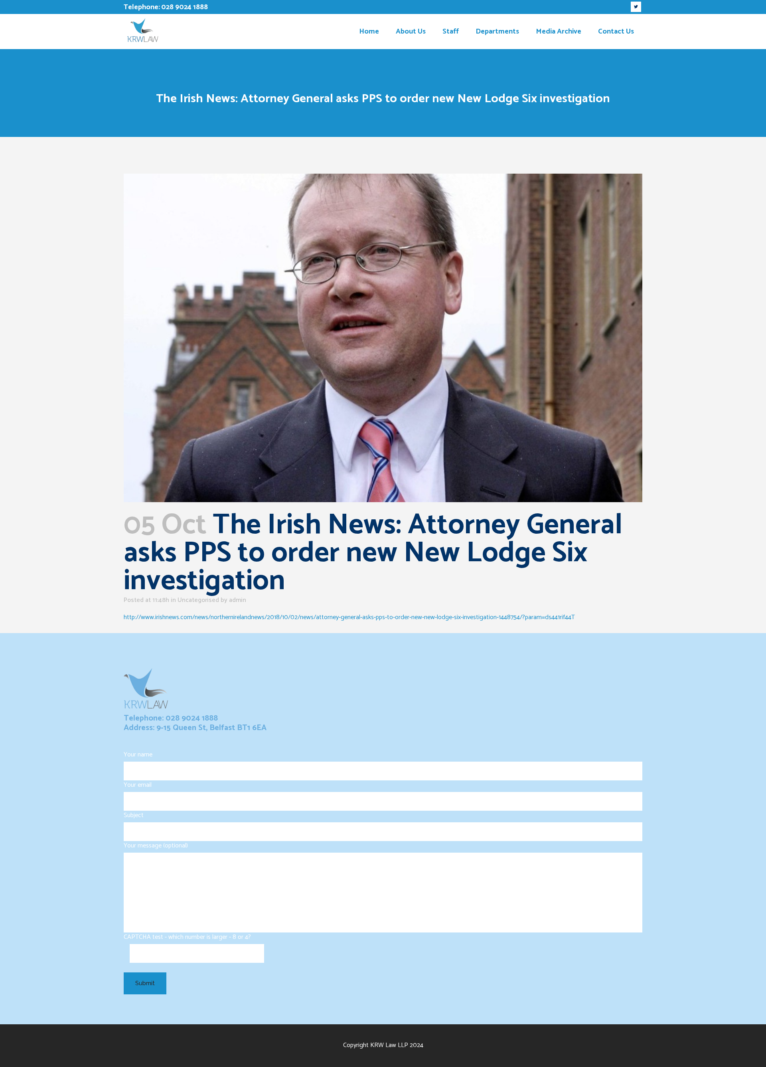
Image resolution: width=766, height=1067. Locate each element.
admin (237, 600)
